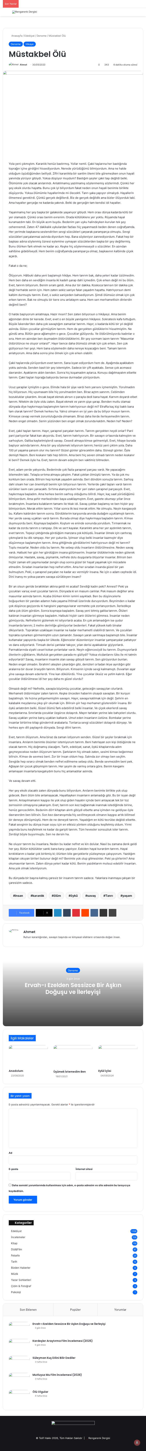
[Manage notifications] (137, 1443)
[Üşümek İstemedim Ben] (72, 1056)
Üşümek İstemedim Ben (69, 1072)
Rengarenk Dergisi (99, 1438)
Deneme (42, 35)
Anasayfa (16, 35)
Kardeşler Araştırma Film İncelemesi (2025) (63, 1341)
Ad (10, 1152)
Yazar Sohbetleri (21, 1279)
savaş (91, 896)
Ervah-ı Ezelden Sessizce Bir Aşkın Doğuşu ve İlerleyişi (73, 988)
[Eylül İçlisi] (117, 1056)
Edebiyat (29, 35)
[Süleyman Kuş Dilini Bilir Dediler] (19, 1363)
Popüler (75, 1309)
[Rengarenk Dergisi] (24, 12)
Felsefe (15, 1255)
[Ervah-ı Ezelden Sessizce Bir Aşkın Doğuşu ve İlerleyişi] (19, 1329)
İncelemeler (18, 1237)
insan (19, 896)
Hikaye (30, 44)
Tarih (14, 1261)
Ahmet (23, 64)
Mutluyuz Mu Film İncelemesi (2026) (57, 1375)
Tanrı (109, 896)
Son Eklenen (28, 1309)
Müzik (14, 1273)
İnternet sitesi (84, 1169)
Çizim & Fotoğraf (21, 1286)
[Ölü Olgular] (19, 1397)
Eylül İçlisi (104, 1071)
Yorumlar (120, 1309)
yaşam (127, 896)
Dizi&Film (16, 1249)
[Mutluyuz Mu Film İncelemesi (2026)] (19, 1380)
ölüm (57, 896)
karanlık (38, 896)
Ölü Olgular (40, 1392)
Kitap (14, 1243)
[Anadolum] (28, 1056)
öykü (74, 896)
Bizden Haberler (20, 1267)
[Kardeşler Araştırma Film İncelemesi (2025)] (19, 1346)
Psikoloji (16, 1292)
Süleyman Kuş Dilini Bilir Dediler (54, 1358)
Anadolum (16, 1071)
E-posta (13, 1169)
